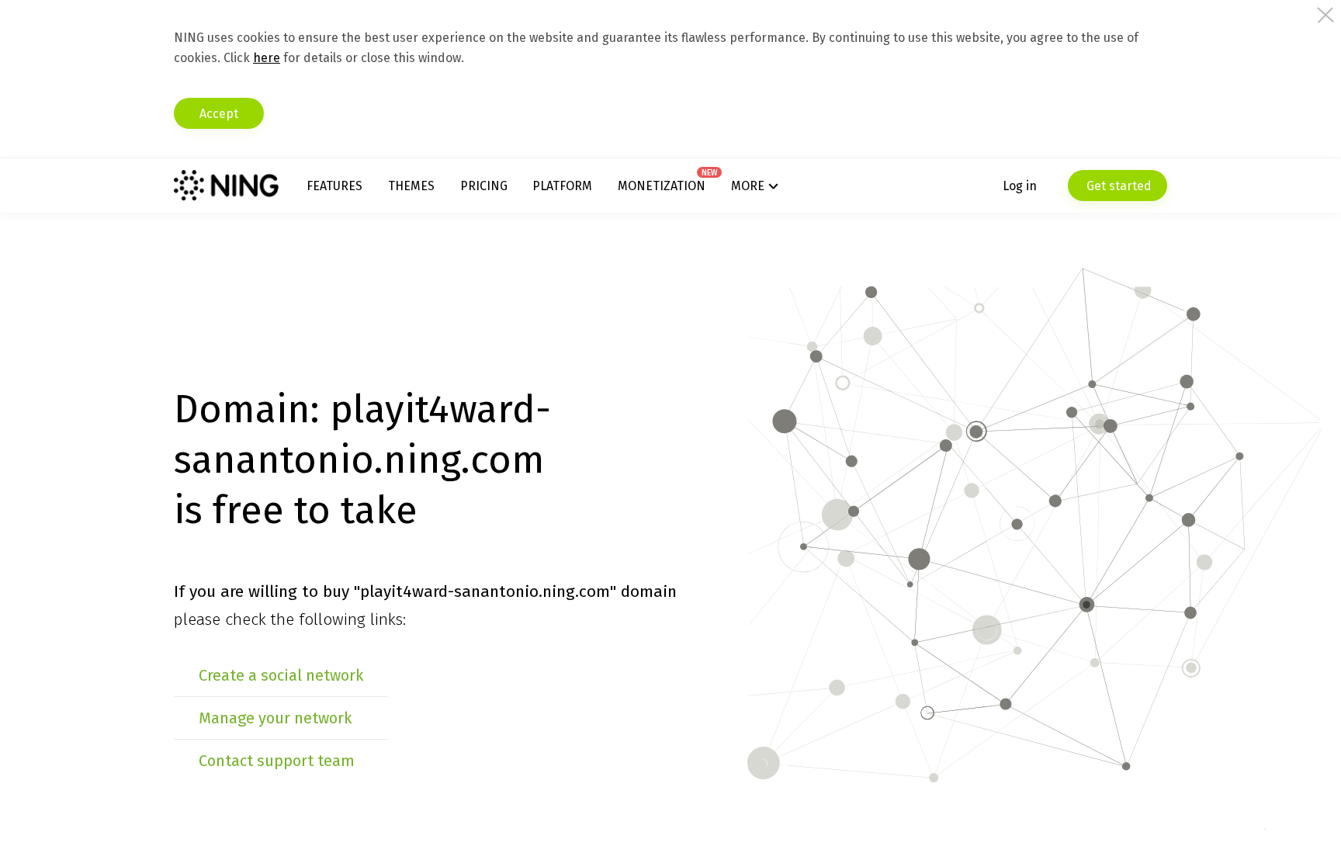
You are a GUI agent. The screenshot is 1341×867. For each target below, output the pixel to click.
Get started (1117, 186)
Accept (218, 113)
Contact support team (277, 760)
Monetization (661, 186)
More (747, 186)
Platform (562, 186)
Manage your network (275, 718)
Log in (1020, 186)
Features (334, 186)
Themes (411, 186)
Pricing (484, 186)
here (266, 57)
